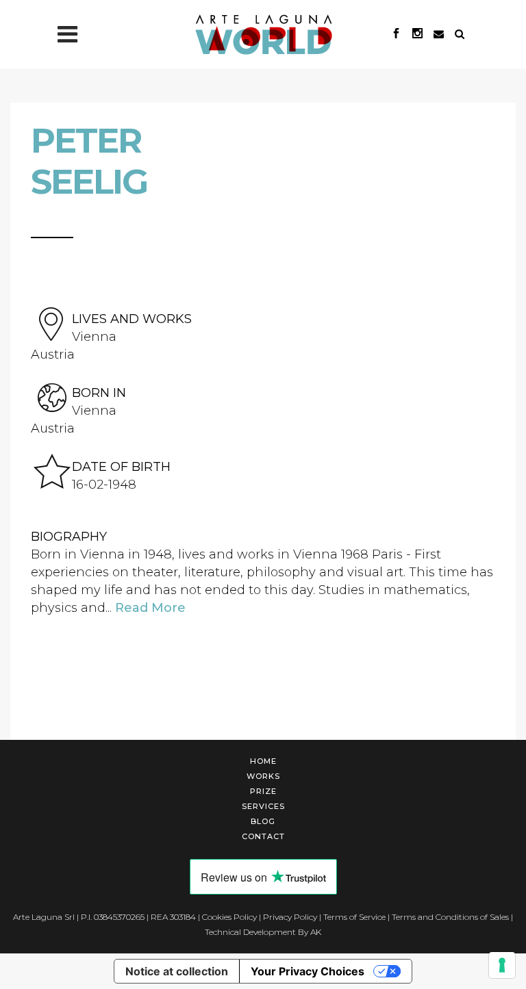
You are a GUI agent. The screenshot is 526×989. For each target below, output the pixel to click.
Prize (263, 791)
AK (315, 932)
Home (263, 761)
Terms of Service (354, 917)
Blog (263, 821)
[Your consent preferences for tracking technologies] (502, 965)
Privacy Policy (290, 917)
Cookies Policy (229, 917)
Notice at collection (176, 971)
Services (263, 806)
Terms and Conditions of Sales (450, 917)
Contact (263, 836)
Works (263, 776)
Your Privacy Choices (307, 971)
